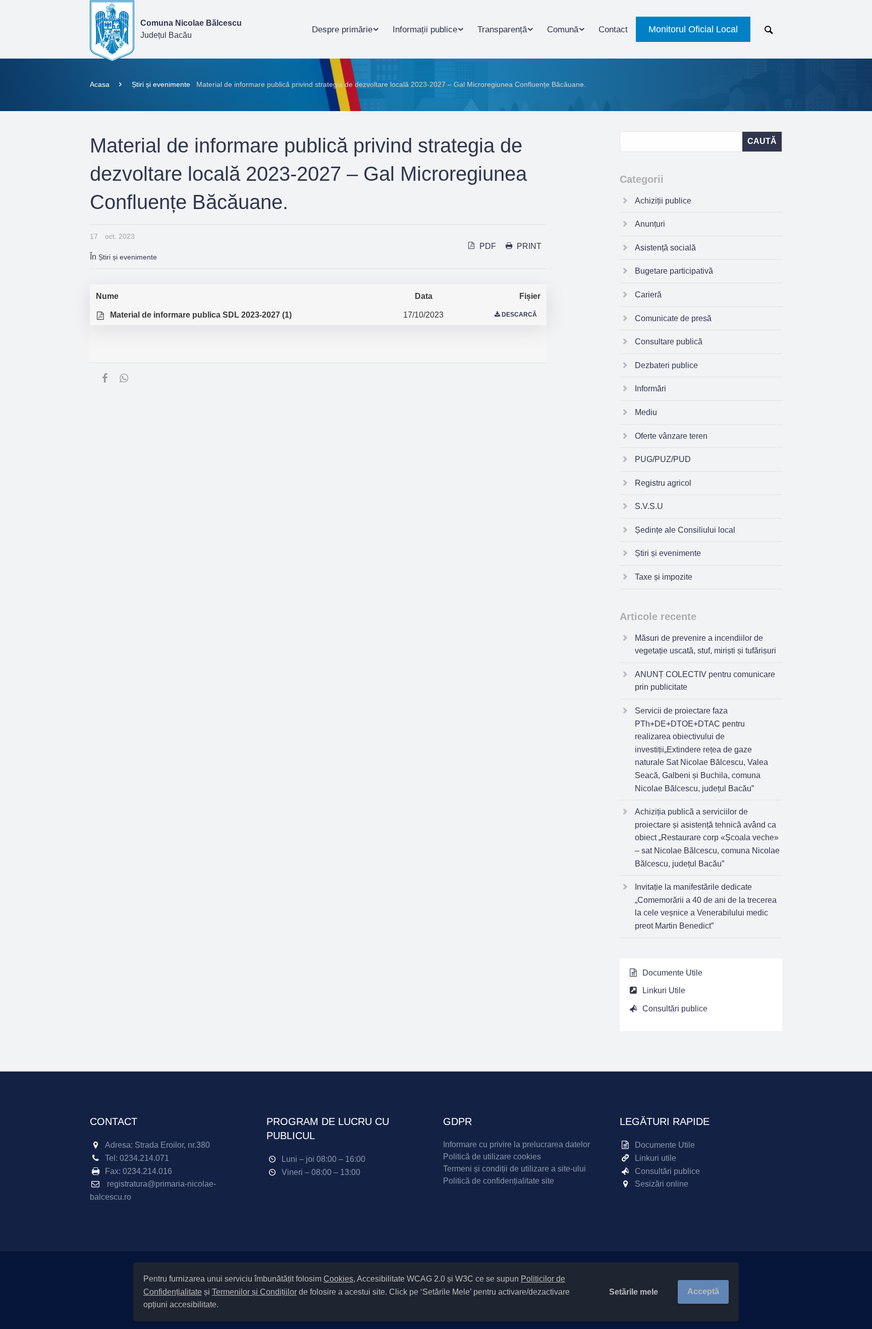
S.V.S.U (649, 506)
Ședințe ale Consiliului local (685, 530)
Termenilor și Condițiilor (254, 1292)
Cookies (338, 1278)
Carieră (648, 294)
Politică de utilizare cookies (492, 1156)
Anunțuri (650, 224)
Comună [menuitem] (562, 29)
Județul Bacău (191, 29)
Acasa (100, 84)
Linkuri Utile (663, 990)
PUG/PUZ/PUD (663, 459)
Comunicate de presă (673, 318)
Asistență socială (665, 247)
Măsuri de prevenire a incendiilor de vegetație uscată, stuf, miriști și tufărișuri (705, 644)
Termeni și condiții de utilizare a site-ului (514, 1168)
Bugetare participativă (674, 271)
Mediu (646, 412)
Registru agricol (663, 483)
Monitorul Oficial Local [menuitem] (693, 29)
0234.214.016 (147, 1171)
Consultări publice (674, 1008)
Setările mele (633, 1292)
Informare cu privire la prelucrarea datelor (516, 1144)
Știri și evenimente (161, 84)
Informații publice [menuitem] (425, 29)
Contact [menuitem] (613, 29)
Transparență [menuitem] (502, 29)
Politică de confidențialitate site (498, 1181)
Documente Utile (672, 972)
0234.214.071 (144, 1158)
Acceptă (703, 1291)
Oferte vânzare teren (671, 436)
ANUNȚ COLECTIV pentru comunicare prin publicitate (705, 681)
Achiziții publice (663, 200)
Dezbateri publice (666, 365)
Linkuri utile (655, 1158)
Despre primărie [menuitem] (342, 29)
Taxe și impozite (663, 577)
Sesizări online (661, 1184)
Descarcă (519, 314)
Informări (650, 388)
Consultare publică (668, 341)
